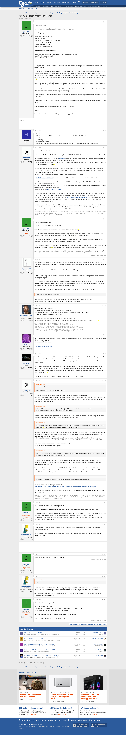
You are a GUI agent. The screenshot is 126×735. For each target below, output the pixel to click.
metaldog (26, 651)
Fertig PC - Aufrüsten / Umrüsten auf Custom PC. (42, 655)
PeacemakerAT (99, 640)
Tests (42, 2)
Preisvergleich (66, 2)
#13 (105, 576)
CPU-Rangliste (103, 6)
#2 (105, 131)
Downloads (56, 2)
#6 (105, 305)
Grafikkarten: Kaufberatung (44, 651)
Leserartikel (30, 8)
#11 (105, 524)
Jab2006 (22, 18)
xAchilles (26, 657)
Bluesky (40, 720)
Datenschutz (22, 728)
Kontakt (28, 726)
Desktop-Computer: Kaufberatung (50, 646)
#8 (105, 354)
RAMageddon (46, 6)
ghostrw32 (27, 640)
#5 (105, 259)
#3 (105, 148)
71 (83, 701)
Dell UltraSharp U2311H (44, 178)
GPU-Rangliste (93, 6)
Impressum (22, 726)
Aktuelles (21, 8)
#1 (105, 22)
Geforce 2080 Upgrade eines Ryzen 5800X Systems (43, 650)
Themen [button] (48, 2)
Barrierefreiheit (65, 726)
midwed (101, 651)
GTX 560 (62, 159)
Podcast (38, 6)
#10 (105, 502)
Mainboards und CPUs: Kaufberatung (49, 634)
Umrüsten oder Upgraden (33, 638)
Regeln (37, 8)
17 (53, 701)
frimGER (26, 634)
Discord (31, 720)
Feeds (23, 720)
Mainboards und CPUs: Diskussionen (46, 657)
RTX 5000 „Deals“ (57, 6)
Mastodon (83, 720)
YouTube (98, 720)
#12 (105, 554)
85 (22, 699)
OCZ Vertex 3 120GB (54, 189)
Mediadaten (34, 726)
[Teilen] (103, 22)
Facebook (50, 720)
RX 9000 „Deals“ (68, 6)
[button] (25, 8)
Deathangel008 (99, 645)
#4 (105, 219)
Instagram (73, 720)
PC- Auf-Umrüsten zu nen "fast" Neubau (39, 644)
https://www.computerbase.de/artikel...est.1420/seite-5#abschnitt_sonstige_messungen (65, 487)
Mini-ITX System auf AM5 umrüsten (37, 633)
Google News (61, 720)
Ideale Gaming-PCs (81, 6)
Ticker (37, 2)
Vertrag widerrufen (44, 726)
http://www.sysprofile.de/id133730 (43, 346)
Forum (75, 2)
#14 (105, 599)
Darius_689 (27, 646)
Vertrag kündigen (55, 726)
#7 (105, 335)
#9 (105, 380)
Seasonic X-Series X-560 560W (77, 197)
